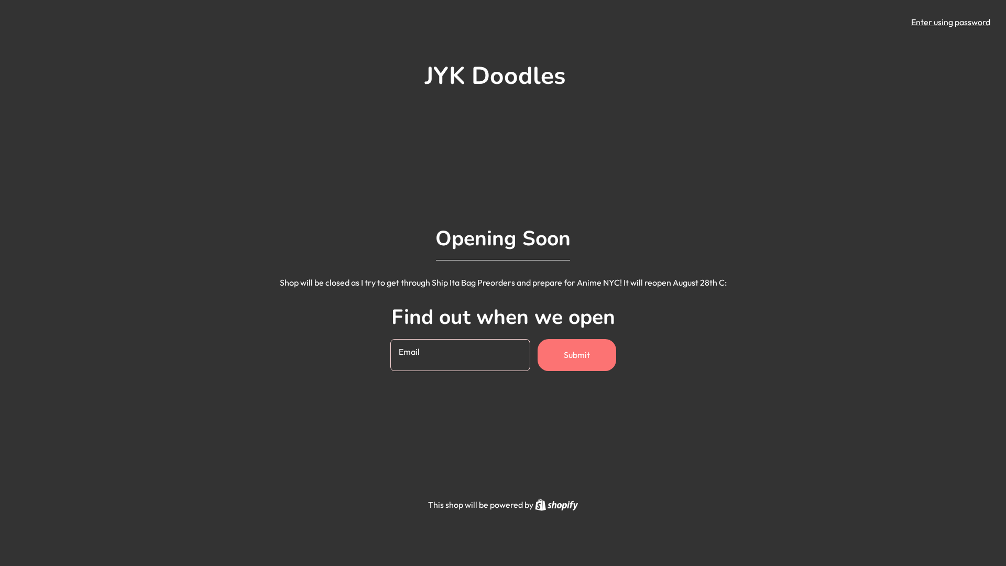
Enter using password (950, 22)
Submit (577, 355)
